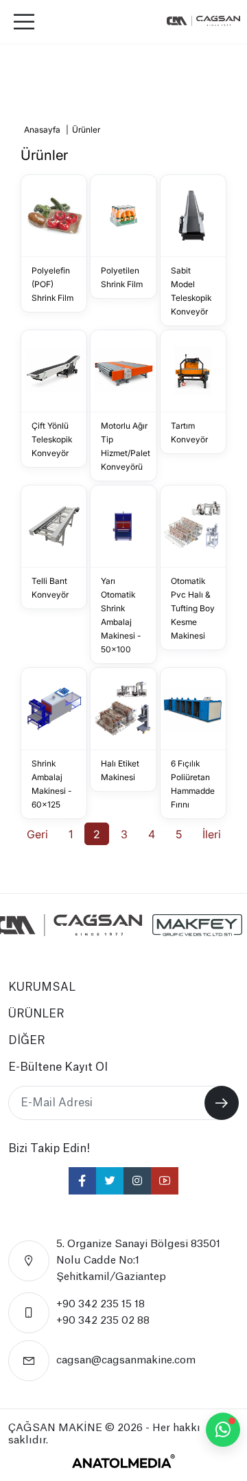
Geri (37, 834)
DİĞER (26, 1040)
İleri (211, 834)
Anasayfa (42, 129)
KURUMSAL (41, 987)
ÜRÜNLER (36, 1014)
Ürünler (86, 129)
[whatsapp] (223, 1430)
